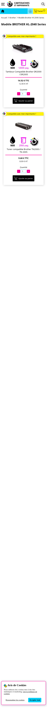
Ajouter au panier (25, 101)
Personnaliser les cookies (15, 700)
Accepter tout (34, 700)
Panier (41, 11)
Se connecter (30, 11)
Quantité (23, 90)
